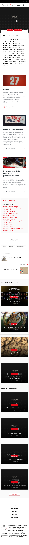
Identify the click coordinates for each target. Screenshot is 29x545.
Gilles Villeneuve (20, 246)
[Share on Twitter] (14, 240)
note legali (15, 517)
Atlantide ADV (16, 540)
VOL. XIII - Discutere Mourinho (12, 228)
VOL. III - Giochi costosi (11, 209)
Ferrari (4, 246)
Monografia (18, 30)
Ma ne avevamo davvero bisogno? (14, 327)
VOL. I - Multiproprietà (10, 206)
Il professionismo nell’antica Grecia (15, 258)
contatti (14, 511)
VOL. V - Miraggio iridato (11, 213)
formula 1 (11, 246)
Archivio (10, 30)
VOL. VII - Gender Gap (10, 217)
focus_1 (14, 324)
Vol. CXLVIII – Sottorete (14, 408)
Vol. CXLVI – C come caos (14, 459)
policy (14, 514)
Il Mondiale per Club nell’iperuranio (14, 300)
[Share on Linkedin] (17, 240)
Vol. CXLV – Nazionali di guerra (14, 485)
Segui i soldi (14, 353)
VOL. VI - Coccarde (9, 215)
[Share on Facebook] (11, 240)
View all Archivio (13, 494)
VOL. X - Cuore (7, 222)
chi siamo (14, 506)
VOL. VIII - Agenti (9, 219)
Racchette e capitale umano (11, 270)
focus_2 (14, 350)
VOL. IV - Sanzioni (9, 211)
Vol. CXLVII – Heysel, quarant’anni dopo (14, 432)
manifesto (14, 508)
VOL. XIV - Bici (8, 230)
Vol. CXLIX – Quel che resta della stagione (14, 377)
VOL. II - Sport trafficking (12, 208)
